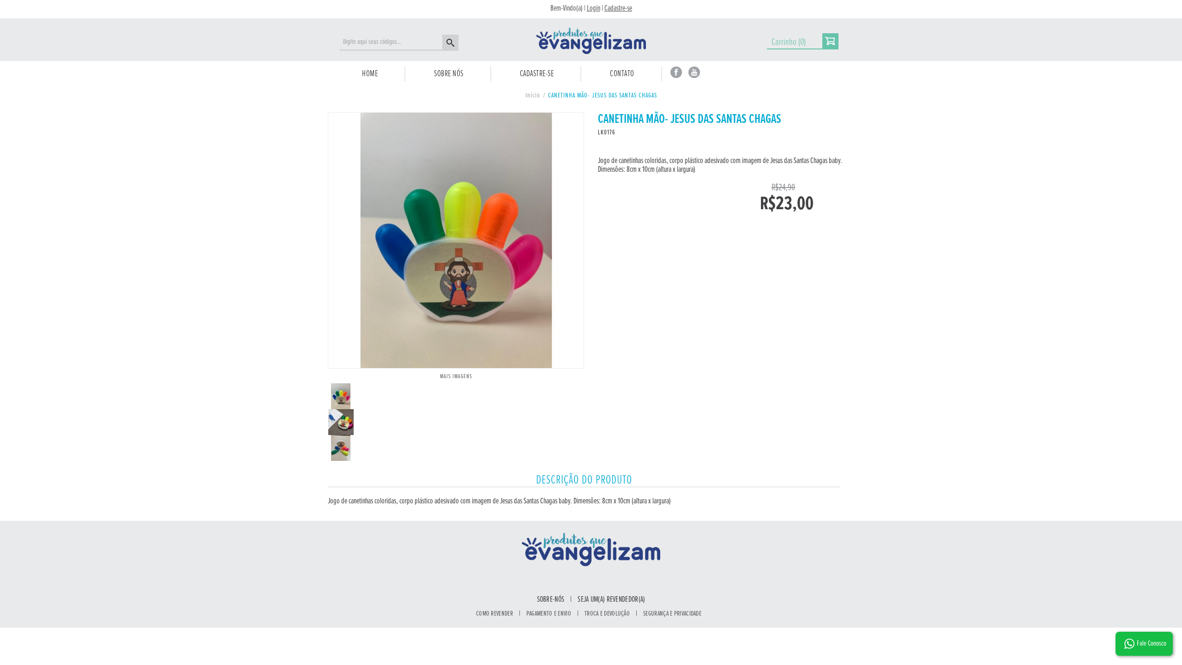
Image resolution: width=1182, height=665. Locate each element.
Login (593, 9)
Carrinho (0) (789, 42)
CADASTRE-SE (537, 73)
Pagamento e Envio (548, 613)
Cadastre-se (618, 9)
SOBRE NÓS (449, 73)
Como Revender (494, 613)
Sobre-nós (551, 600)
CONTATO (622, 73)
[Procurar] (449, 44)
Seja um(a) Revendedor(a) (611, 600)
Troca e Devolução (607, 613)
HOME (370, 73)
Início (532, 95)
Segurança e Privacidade (672, 613)
